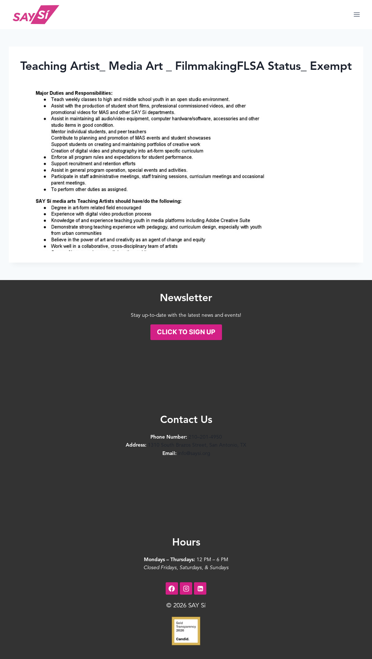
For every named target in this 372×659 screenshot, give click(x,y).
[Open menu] (356, 14)
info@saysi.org (194, 453)
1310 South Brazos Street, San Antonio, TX (197, 445)
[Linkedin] (200, 588)
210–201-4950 (205, 437)
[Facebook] (172, 588)
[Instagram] (186, 588)
